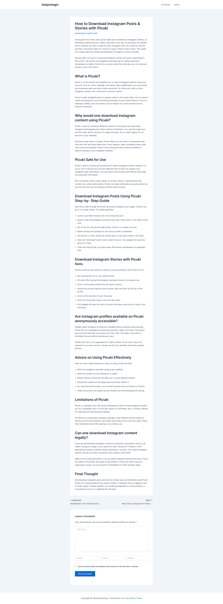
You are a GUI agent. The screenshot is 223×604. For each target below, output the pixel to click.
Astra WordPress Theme (131, 598)
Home (176, 4)
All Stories (165, 4)
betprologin (50, 4)
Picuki (139, 58)
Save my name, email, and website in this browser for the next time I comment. (108, 566)
